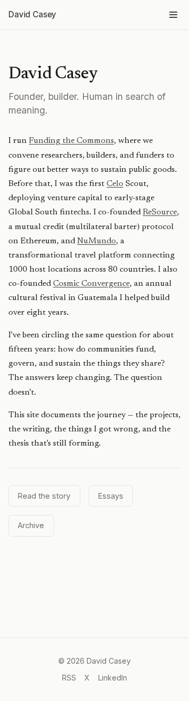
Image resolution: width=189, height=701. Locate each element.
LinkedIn (112, 677)
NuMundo (96, 241)
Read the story (44, 495)
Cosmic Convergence (91, 284)
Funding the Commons (71, 141)
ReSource (160, 212)
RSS (69, 677)
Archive (31, 525)
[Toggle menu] (173, 14)
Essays (110, 495)
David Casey (32, 14)
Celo (115, 184)
